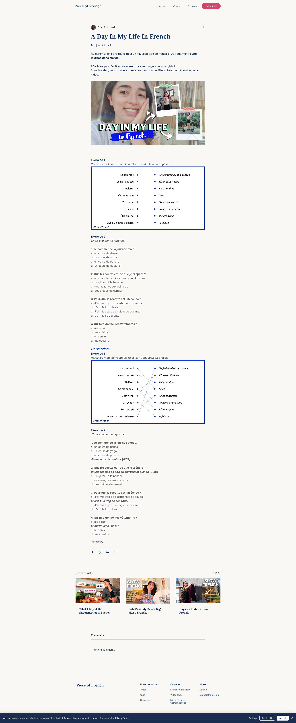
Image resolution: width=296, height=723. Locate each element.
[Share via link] (115, 552)
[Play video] (148, 113)
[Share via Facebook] (92, 552)
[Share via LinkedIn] (107, 552)
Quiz (142, 695)
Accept (282, 718)
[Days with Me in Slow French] (198, 590)
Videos (144, 689)
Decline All (267, 718)
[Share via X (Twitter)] (100, 552)
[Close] (292, 718)
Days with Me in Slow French (193, 610)
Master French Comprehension (178, 701)
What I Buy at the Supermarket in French (94, 610)
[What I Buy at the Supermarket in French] (98, 590)
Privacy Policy (122, 718)
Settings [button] (253, 718)
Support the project (209, 695)
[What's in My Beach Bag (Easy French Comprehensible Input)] (148, 591)
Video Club (176, 695)
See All (216, 572)
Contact (203, 689)
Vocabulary (97, 541)
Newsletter (145, 700)
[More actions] (203, 27)
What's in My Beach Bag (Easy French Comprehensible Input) (145, 610)
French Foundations (180, 689)
